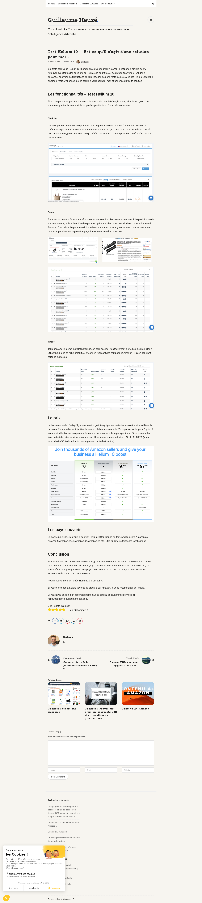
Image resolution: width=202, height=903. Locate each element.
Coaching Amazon (89, 4)
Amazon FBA (55, 61)
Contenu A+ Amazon (136, 708)
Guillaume (85, 62)
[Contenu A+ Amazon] (138, 693)
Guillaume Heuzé (72, 20)
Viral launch (133, 101)
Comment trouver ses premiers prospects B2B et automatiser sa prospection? (101, 713)
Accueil (51, 4)
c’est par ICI (97, 580)
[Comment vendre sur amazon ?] (64, 693)
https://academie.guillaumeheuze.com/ (68, 599)
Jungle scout (118, 101)
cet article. (139, 587)
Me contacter (107, 4)
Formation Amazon (67, 4)
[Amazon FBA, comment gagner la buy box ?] (146, 659)
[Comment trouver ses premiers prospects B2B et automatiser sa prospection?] (101, 693)
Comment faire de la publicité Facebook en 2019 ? (80, 666)
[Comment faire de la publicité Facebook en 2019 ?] (55, 659)
